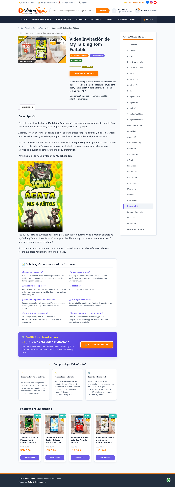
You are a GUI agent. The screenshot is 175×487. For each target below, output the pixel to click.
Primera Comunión (135, 212)
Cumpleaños (86, 96)
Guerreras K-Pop (134, 143)
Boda (129, 91)
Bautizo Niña (132, 79)
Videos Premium (63, 19)
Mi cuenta (96, 19)
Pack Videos (132, 200)
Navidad (130, 194)
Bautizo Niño (132, 85)
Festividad (131, 131)
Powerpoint (29, 33)
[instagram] (151, 2)
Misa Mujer (132, 189)
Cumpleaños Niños (101, 96)
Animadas (131, 50)
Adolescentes (132, 44)
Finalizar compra (126, 19)
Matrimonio (132, 171)
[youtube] (155, 2)
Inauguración (132, 154)
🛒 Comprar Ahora (97, 344)
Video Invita (30, 479)
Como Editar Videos (41, 19)
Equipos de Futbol (134, 125)
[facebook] (147, 2)
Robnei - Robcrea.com (37, 482)
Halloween (131, 148)
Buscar (103, 11)
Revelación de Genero (136, 229)
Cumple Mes (132, 102)
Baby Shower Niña (135, 62)
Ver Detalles (30, 457)
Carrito (109, 19)
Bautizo (130, 73)
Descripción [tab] (27, 107)
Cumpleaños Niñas (135, 114)
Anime (130, 56)
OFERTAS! (149, 19)
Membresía (81, 19)
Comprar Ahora (84, 73)
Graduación (132, 137)
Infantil (73, 99)
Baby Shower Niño (135, 68)
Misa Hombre (133, 183)
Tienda (24, 19)
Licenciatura (132, 166)
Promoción (131, 223)
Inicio (20, 33)
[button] (61, 40)
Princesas (131, 218)
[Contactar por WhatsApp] (168, 480)
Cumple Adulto (133, 96)
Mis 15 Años (132, 177)
